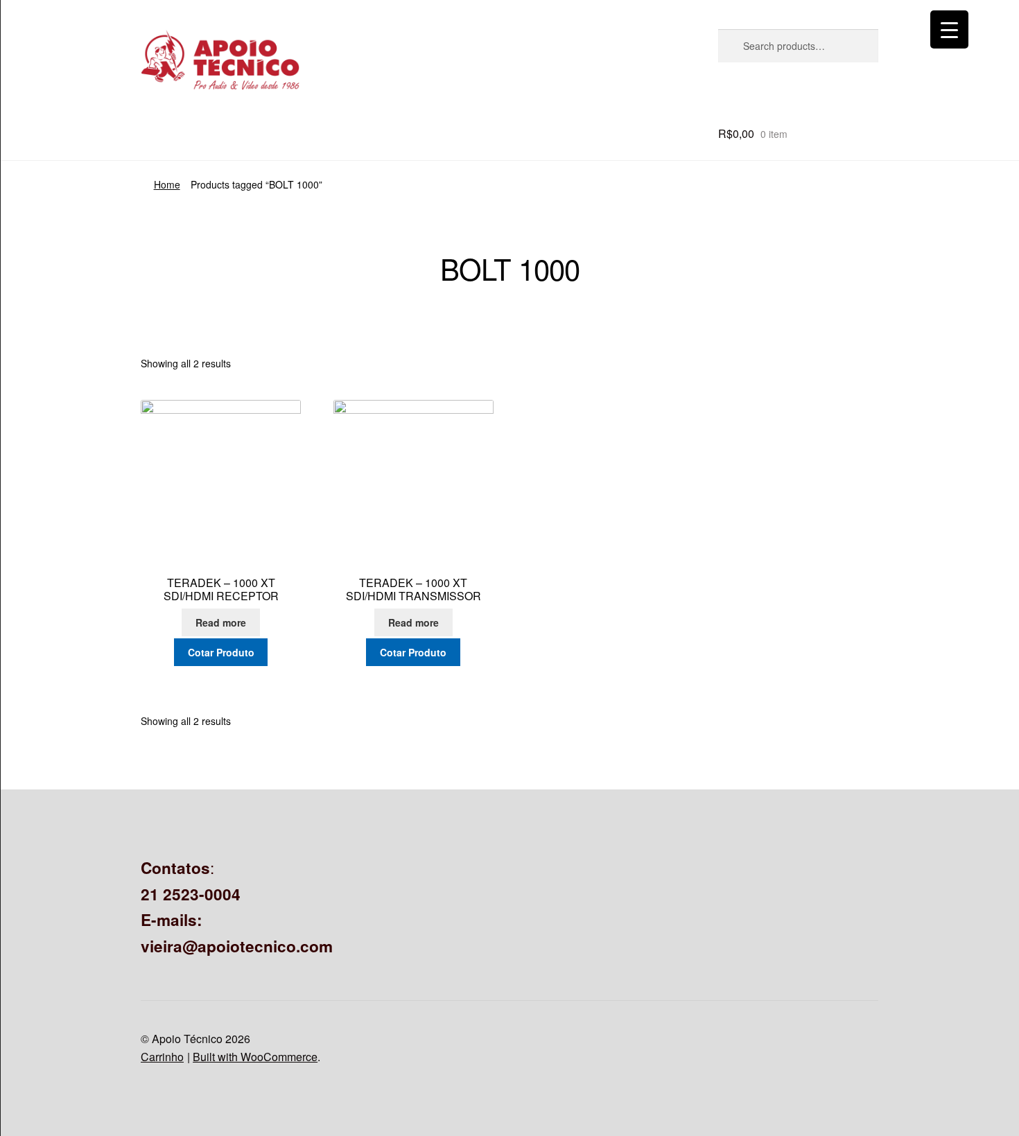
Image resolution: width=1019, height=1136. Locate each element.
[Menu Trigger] (949, 29)
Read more (220, 622)
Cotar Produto (221, 652)
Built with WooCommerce (255, 1057)
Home (167, 184)
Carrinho (162, 1057)
